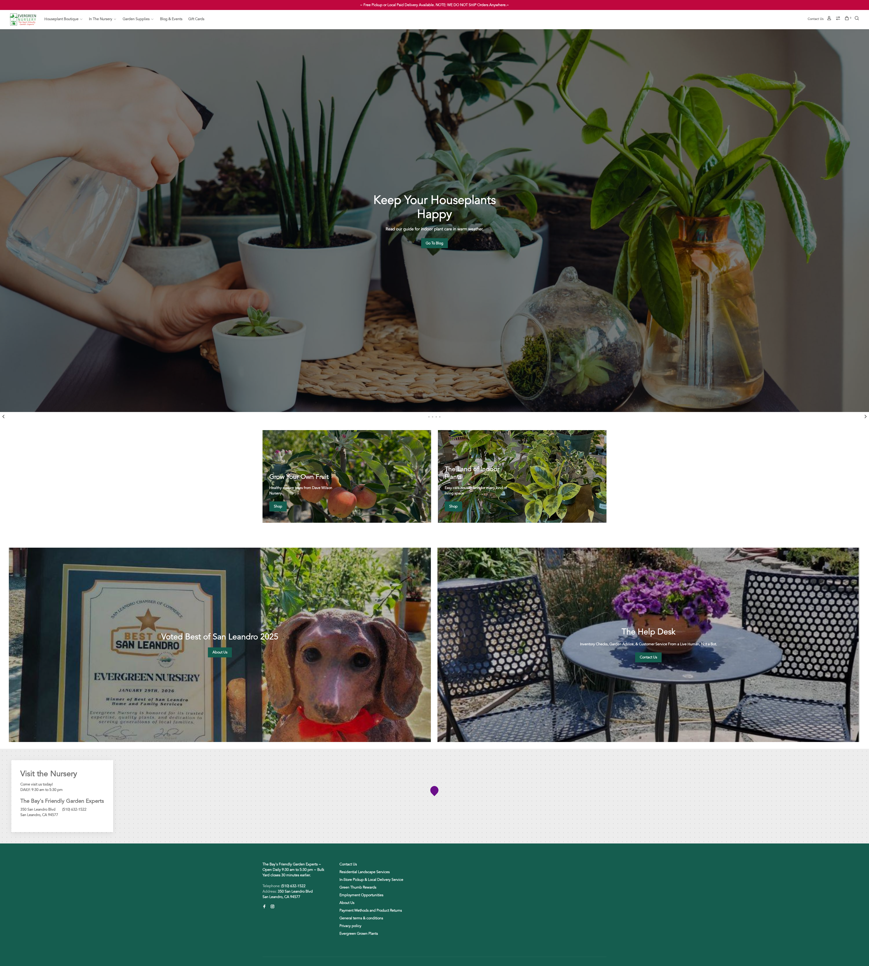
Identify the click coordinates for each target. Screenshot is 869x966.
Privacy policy (350, 926)
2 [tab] (432, 416)
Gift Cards (196, 19)
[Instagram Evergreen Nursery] (272, 907)
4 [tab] (440, 416)
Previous (3, 416)
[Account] (829, 19)
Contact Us (816, 19)
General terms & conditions (361, 918)
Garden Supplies (136, 19)
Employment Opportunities (361, 895)
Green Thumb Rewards (357, 887)
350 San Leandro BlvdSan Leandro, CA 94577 (288, 894)
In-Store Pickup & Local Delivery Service (371, 879)
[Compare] (838, 19)
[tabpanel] (434, 220)
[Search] (857, 19)
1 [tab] (429, 416)
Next (865, 416)
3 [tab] (436, 416)
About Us (346, 903)
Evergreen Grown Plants (358, 933)
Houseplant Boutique (61, 19)
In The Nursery (100, 19)
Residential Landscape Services (364, 872)
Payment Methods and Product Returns (370, 910)
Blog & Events (171, 19)
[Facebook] (264, 907)
